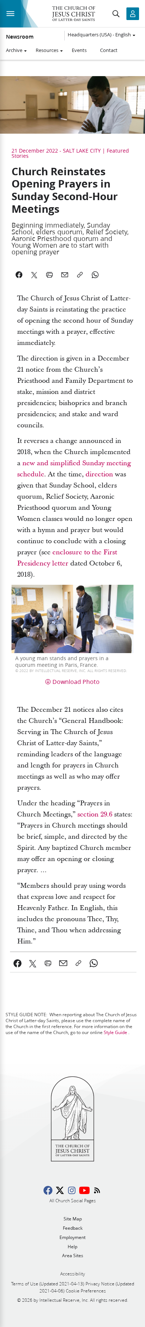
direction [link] (99, 474)
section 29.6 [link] (95, 814)
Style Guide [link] (115, 1032)
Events (79, 50)
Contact (108, 50)
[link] (17, 963)
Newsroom (19, 36)
